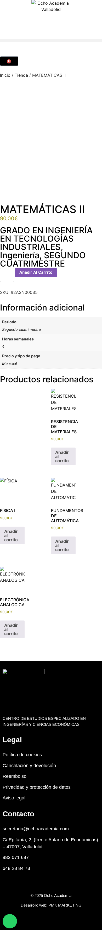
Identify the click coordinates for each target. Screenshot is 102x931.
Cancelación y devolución (29, 765)
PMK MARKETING (65, 905)
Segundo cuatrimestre (21, 329)
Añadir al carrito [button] (62, 456)
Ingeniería (19, 255)
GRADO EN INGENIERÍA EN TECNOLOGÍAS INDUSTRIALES (46, 238)
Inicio (5, 75)
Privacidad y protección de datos (37, 787)
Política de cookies (22, 754)
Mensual (9, 363)
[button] (51, 40)
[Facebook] (45, 921)
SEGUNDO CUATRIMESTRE (43, 259)
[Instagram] (56, 921)
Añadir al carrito (36, 272)
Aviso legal (14, 797)
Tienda (21, 75)
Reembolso (14, 776)
